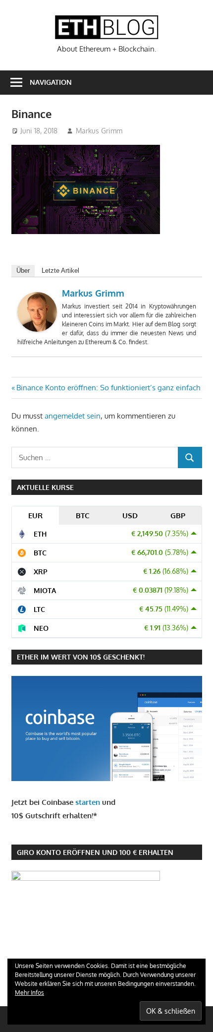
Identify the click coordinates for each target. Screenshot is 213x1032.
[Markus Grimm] (37, 329)
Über (23, 270)
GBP (177, 515)
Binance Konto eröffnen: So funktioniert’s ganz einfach (108, 387)
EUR (35, 515)
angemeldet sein (73, 416)
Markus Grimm (99, 130)
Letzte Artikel (60, 270)
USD (130, 515)
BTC (83, 515)
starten (87, 802)
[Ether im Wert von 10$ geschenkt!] (106, 778)
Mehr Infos (29, 992)
